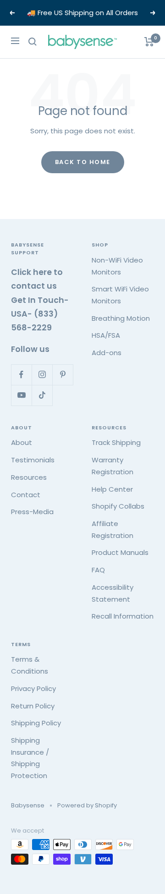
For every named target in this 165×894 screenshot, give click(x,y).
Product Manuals (120, 552)
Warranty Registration (112, 466)
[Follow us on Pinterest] (62, 374)
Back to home (82, 162)
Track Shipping (116, 442)
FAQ (98, 570)
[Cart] (149, 41)
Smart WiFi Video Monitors (120, 295)
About (21, 442)
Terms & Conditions (29, 665)
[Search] (32, 42)
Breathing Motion (121, 318)
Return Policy (33, 706)
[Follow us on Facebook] (21, 374)
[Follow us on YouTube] (21, 395)
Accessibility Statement (112, 593)
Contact (25, 494)
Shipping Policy (36, 723)
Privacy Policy (33, 688)
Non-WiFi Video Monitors (117, 266)
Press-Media (32, 511)
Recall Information (123, 616)
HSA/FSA (106, 335)
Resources (29, 477)
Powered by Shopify (87, 805)
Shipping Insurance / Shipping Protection (30, 757)
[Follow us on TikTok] (42, 395)
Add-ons (106, 352)
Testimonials (33, 460)
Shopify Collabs (118, 506)
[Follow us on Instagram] (42, 374)
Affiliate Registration (112, 529)
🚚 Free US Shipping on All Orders (82, 12)
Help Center (112, 489)
